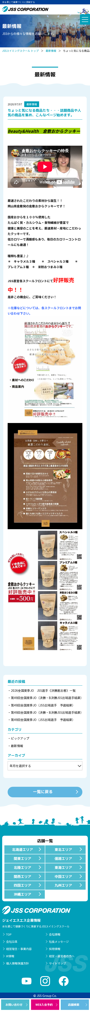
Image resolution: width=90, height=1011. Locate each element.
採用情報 (54, 949)
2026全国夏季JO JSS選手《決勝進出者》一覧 (43, 690)
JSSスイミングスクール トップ (20, 50)
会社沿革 (11, 941)
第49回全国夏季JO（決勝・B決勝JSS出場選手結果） (46, 698)
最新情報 (51, 50)
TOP (9, 934)
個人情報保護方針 (17, 963)
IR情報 (10, 956)
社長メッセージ (59, 941)
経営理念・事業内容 (19, 949)
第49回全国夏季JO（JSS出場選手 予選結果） (43, 705)
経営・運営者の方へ (61, 956)
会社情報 (54, 934)
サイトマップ (57, 963)
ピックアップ (20, 738)
